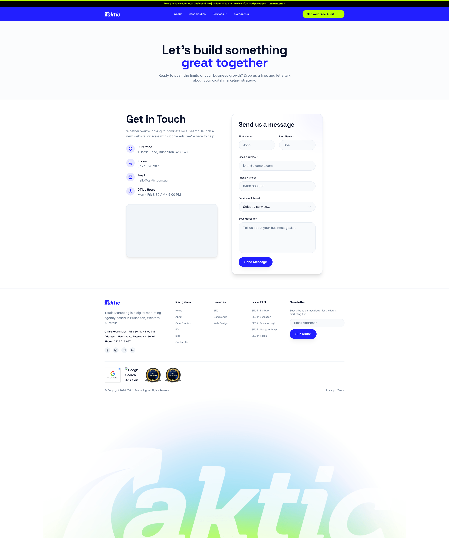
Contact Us (241, 14)
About (178, 14)
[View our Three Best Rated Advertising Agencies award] (173, 375)
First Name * (246, 136)
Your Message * (248, 218)
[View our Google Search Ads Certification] (133, 375)
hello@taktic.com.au (153, 180)
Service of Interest (249, 198)
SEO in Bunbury (261, 310)
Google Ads (220, 316)
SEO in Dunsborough (263, 323)
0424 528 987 (148, 166)
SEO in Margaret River (264, 329)
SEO (216, 310)
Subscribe (303, 334)
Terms (340, 390)
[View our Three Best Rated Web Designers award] (153, 375)
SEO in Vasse (259, 335)
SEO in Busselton (261, 316)
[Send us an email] (124, 350)
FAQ (177, 329)
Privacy (330, 390)
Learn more (276, 3)
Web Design (220, 323)
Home (178, 310)
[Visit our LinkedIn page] (132, 350)
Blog (177, 335)
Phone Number (247, 177)
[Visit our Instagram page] (116, 350)
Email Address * (248, 156)
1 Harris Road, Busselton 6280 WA (163, 152)
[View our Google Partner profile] (113, 375)
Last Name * (286, 136)
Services (218, 14)
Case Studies (197, 14)
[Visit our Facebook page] (107, 350)
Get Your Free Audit (320, 14)
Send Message (255, 262)
